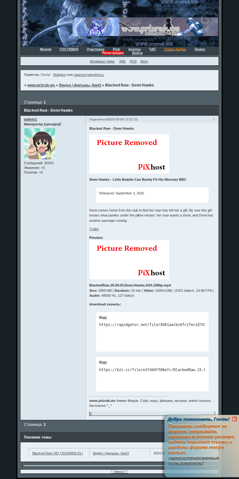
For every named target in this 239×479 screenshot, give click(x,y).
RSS (133, 61)
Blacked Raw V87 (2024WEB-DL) (57, 453)
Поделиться (98, 119)
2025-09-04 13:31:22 (122, 119)
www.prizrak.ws (41, 85)
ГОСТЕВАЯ (69, 49)
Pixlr (116, 49)
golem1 (30, 119)
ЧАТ (152, 49)
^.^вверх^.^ (119, 471)
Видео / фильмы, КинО (80, 85)
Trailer (94, 229)
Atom (144, 61)
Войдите (59, 75)
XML (122, 61)
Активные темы (102, 61)
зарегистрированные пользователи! (193, 460)
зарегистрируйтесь (89, 75)
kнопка (135, 49)
